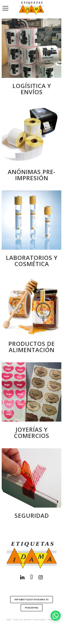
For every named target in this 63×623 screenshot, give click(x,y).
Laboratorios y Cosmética (31, 261)
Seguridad (31, 515)
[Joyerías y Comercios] (31, 392)
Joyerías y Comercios (31, 433)
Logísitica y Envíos (31, 89)
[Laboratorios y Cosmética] (31, 220)
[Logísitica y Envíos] (31, 48)
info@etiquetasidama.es (31, 599)
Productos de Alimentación (31, 347)
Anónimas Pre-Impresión (31, 175)
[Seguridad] (31, 478)
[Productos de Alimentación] (31, 306)
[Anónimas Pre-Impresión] (31, 134)
